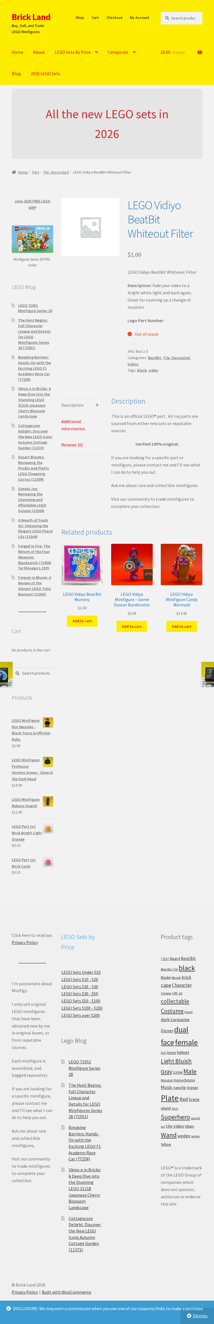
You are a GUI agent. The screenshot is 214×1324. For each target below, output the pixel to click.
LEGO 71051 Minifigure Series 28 (35, 308)
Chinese (166, 993)
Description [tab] (72, 405)
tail (163, 1126)
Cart (95, 17)
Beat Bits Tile (169, 969)
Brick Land (31, 17)
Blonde (176, 978)
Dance (188, 1012)
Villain (189, 1126)
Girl (163, 1053)
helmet (183, 1052)
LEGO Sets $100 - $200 (82, 1008)
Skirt (175, 1108)
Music (166, 1087)
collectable (175, 1001)
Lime (178, 1072)
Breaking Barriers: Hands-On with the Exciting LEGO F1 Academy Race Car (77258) (34, 368)
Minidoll (167, 1080)
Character (182, 985)
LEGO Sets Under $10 (81, 972)
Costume (172, 1011)
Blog (16, 73)
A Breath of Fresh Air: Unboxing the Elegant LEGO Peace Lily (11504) (35, 528)
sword (195, 1118)
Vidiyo (133, 364)
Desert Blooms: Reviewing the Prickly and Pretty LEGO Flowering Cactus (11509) (33, 467)
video (153, 370)
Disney (167, 1030)
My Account (139, 17)
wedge (183, 1135)
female (186, 1042)
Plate (170, 1098)
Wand (169, 1135)
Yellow (166, 1144)
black (142, 370)
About (39, 52)
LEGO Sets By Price (73, 52)
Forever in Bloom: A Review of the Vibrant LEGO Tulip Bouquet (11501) (34, 585)
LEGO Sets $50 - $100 (80, 1001)
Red (183, 1099)
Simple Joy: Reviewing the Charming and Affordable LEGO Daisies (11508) (32, 499)
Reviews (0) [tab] (72, 445)
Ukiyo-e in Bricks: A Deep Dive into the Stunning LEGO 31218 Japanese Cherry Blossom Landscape (34, 402)
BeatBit (154, 357)
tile (169, 1126)
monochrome (184, 1080)
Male (189, 1071)
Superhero (175, 1117)
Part (35, 172)
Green (171, 1052)
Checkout (114, 17)
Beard (175, 958)
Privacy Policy (25, 942)
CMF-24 (177, 993)
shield (166, 1108)
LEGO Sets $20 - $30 (79, 986)
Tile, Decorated (56, 172)
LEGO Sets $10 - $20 (79, 979)
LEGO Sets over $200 (80, 1015)
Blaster (166, 977)
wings (195, 1136)
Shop (80, 17)
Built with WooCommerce (66, 1292)
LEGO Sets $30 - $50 (79, 993)
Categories (118, 52)
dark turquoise (175, 1019)
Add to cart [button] (82, 620)
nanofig (179, 1087)
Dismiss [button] (200, 1315)
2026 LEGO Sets (45, 73)
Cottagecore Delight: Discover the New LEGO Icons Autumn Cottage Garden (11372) (35, 436)
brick (186, 977)
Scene (194, 1099)
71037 (165, 959)
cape (166, 985)
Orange (192, 1087)
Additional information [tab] (73, 425)
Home (17, 52)
